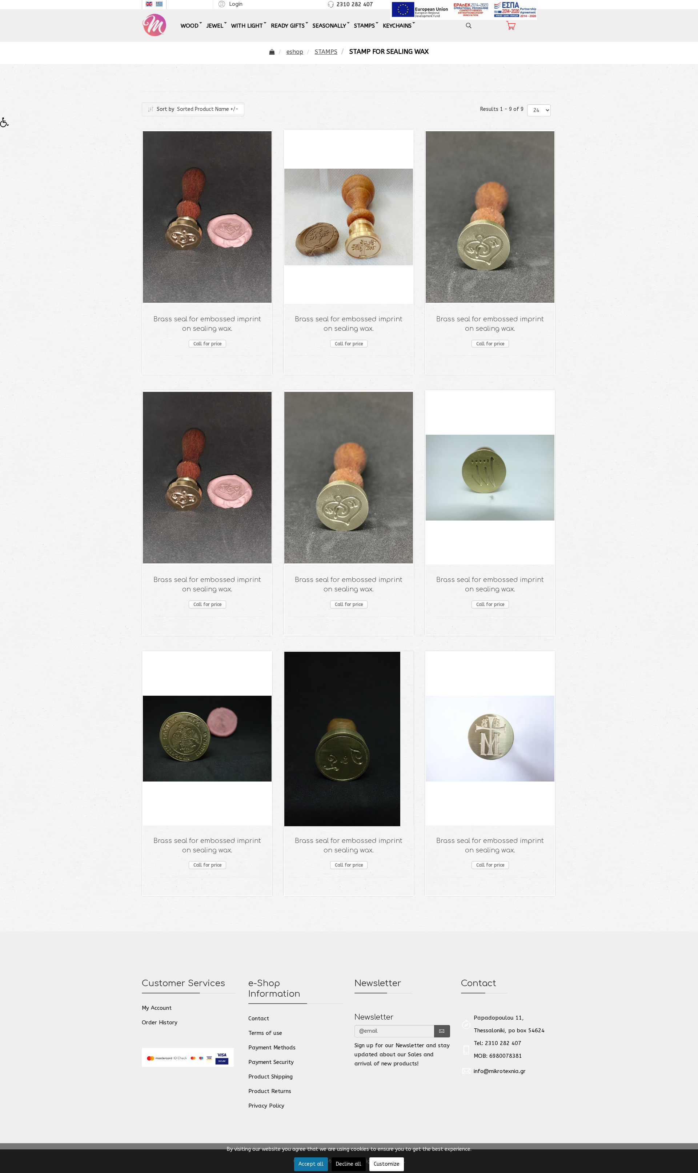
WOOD (189, 26)
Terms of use (265, 1033)
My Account (157, 1008)
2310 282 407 (355, 4)
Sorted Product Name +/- (207, 109)
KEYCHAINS (397, 26)
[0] (510, 25)
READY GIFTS (288, 26)
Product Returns (269, 1091)
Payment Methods (272, 1047)
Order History (159, 1022)
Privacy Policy (266, 1105)
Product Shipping (270, 1076)
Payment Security (271, 1062)
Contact (258, 1018)
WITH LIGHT (247, 26)
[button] (229, 4)
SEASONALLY (329, 26)
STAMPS (364, 26)
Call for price (207, 343)
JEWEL (214, 26)
